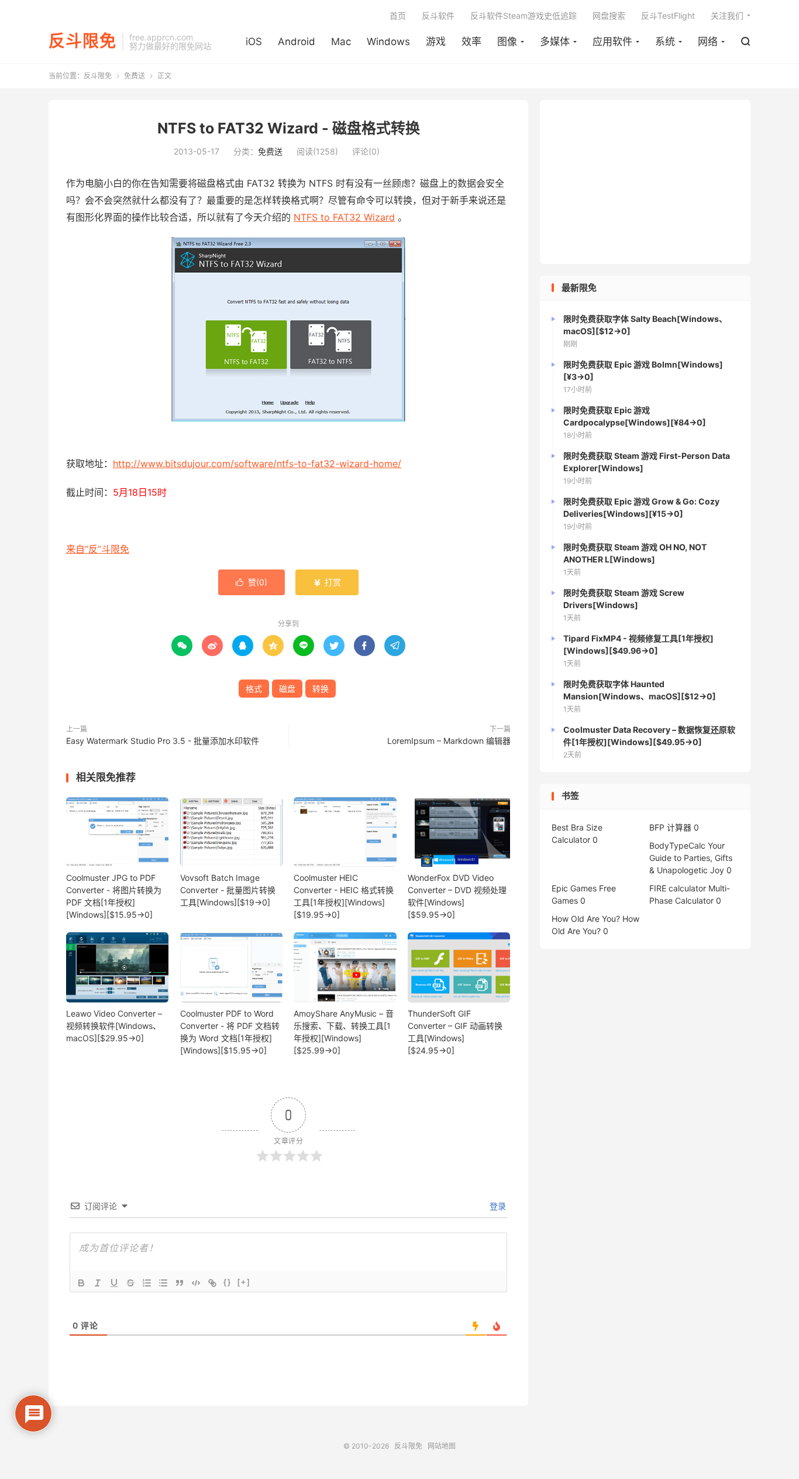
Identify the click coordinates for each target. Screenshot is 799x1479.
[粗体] (81, 1283)
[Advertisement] (645, 182)
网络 (708, 41)
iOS (254, 41)
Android (296, 41)
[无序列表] (163, 1283)
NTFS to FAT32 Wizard (344, 217)
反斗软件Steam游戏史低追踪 (523, 15)
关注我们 (727, 15)
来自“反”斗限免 (97, 549)
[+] (243, 1282)
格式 (254, 689)
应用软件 (612, 41)
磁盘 (287, 689)
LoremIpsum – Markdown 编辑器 (449, 741)
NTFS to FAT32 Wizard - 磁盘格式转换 (288, 128)
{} (227, 1282)
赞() (251, 582)
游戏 (436, 41)
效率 (471, 41)
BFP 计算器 (670, 827)
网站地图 (442, 1446)
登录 (496, 1206)
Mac (341, 41)
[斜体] (97, 1283)
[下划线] (114, 1283)
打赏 (327, 582)
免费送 (134, 75)
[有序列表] (147, 1283)
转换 (320, 689)
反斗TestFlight (668, 15)
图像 (507, 41)
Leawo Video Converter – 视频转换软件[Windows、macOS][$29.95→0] (114, 1025)
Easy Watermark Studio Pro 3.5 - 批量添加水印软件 (162, 741)
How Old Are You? (586, 919)
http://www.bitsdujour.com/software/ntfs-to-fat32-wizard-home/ (257, 463)
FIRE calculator (677, 888)
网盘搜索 (609, 15)
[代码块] (196, 1283)
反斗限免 (82, 41)
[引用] (179, 1283)
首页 (398, 15)
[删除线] (130, 1283)
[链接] (212, 1283)
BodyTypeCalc (677, 845)
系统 (665, 41)
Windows (388, 41)
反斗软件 (438, 15)
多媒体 (555, 41)
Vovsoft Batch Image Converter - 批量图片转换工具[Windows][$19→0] (227, 890)
